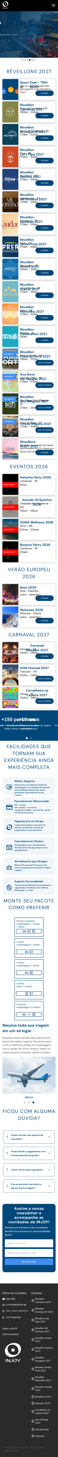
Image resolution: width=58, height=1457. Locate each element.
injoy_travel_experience (17, 1310)
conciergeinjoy (13, 1317)
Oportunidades (10, 1334)
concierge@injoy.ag (16, 1304)
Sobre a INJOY (9, 1328)
